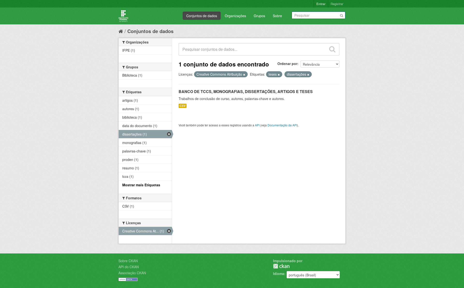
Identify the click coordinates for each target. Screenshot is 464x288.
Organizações (235, 15)
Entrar (321, 3)
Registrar (337, 3)
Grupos (259, 15)
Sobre (277, 15)
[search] (332, 49)
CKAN (281, 266)
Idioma (278, 273)
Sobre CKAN (128, 260)
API (257, 125)
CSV (183, 106)
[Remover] (244, 74)
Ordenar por (287, 63)
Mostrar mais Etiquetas (141, 184)
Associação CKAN (132, 272)
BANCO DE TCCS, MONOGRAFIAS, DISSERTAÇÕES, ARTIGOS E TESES (246, 91)
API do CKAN (128, 266)
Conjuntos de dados (201, 15)
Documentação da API (282, 125)
